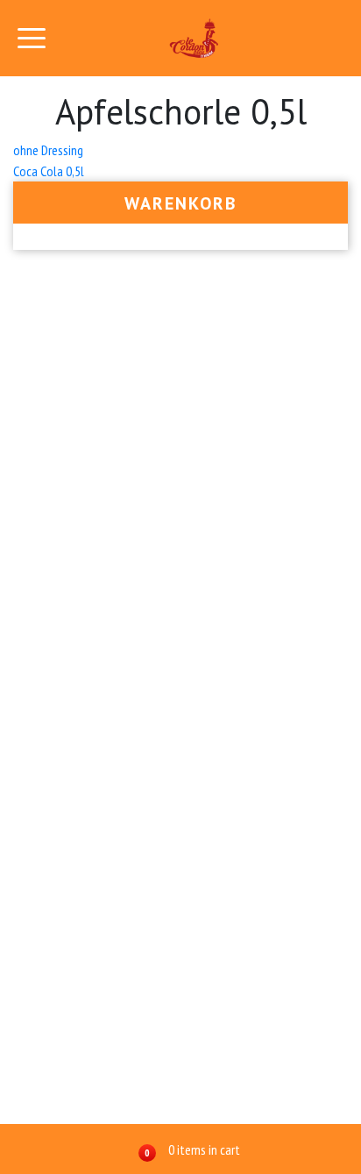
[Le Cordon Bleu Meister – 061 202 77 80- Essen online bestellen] (194, 38)
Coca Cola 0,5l (48, 171)
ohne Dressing (48, 150)
